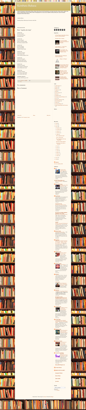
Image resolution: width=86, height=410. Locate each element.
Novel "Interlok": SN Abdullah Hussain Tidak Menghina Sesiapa (64, 50)
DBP (56, 91)
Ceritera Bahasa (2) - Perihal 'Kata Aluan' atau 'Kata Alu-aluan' (61, 47)
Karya (56, 94)
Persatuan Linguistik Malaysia (60, 96)
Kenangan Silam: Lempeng (59, 38)
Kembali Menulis (63, 264)
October (57, 131)
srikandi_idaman (58, 263)
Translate (57, 390)
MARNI (56, 222)
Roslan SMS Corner (58, 184)
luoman (45, 396)
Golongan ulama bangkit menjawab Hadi (63, 170)
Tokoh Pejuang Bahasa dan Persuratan (61, 105)
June (57, 147)
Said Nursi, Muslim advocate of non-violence (63, 253)
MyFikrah (57, 290)
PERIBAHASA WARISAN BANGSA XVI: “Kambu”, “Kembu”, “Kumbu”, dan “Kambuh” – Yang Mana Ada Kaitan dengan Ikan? (61, 242)
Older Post (48, 115)
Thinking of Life (58, 329)
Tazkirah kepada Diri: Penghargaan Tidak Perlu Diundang (61, 56)
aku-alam (57, 381)
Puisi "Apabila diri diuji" (60, 135)
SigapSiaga (57, 240)
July (57, 146)
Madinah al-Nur (58, 251)
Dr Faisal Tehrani (58, 367)
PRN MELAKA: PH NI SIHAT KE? (64, 186)
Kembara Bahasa (26, 5)
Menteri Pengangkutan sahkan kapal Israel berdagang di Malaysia (63, 331)
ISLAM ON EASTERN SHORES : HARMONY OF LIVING (61, 213)
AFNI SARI (57, 282)
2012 (56, 126)
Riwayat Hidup (57, 100)
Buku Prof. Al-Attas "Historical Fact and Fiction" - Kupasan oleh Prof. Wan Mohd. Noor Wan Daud (64, 72)
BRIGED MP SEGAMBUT (60, 370)
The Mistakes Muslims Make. (60, 232)
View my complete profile (58, 163)
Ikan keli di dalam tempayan (61, 141)
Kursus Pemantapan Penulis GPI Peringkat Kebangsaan (63, 284)
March (57, 152)
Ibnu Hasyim (57, 196)
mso (56, 168)
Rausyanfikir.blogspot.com (60, 364)
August (57, 134)
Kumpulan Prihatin (58, 373)
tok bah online (57, 319)
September (58, 132)
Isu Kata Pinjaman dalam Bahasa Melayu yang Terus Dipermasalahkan (62, 36)
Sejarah (56, 102)
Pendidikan (57, 95)
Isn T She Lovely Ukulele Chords (60, 204)
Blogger (52, 396)
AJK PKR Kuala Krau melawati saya (61, 298)
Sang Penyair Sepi (58, 203)
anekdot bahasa (57, 85)
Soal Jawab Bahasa (58, 103)
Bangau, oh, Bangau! (63, 58)
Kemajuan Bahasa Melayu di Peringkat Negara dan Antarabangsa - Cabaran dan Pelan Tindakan (64, 66)
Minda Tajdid (57, 378)
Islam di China (57, 92)
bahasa (56, 87)
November (58, 129)
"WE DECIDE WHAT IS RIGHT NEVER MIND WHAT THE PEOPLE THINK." (61, 321)
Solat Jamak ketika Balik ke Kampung (60, 143)
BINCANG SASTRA (58, 181)
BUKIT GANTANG (58, 341)
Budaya (56, 88)
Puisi (21, 81)
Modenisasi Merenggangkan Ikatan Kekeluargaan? (64, 354)
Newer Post (19, 115)
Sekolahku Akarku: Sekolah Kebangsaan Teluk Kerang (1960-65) (64, 77)
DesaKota (57, 274)
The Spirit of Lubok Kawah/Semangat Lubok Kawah (61, 297)
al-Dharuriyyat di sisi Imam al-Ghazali (61, 291)
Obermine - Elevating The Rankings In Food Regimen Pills (61, 224)
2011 (56, 157)
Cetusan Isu (57, 89)
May (57, 149)
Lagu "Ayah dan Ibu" (59, 137)
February (58, 154)
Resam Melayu (57, 375)
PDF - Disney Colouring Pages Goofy (61, 214)
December (58, 127)
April (57, 150)
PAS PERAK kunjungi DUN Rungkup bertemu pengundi (63, 308)
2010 (56, 159)
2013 (56, 124)
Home (34, 115)
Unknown (57, 162)
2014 (56, 123)
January (57, 155)
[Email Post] (29, 80)
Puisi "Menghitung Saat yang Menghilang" (61, 139)
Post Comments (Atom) (26, 117)
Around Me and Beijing (59, 353)
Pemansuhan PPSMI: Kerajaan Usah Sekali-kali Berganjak (64, 41)
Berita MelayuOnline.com (59, 180)
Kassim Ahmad (58, 231)
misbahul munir (58, 306)
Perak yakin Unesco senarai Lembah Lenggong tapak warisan (63, 344)
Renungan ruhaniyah (58, 99)
